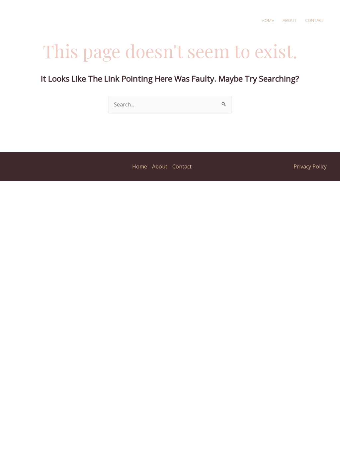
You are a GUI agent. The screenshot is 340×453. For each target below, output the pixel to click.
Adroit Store (132, 20)
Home (268, 20)
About (290, 20)
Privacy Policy (310, 166)
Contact (314, 20)
